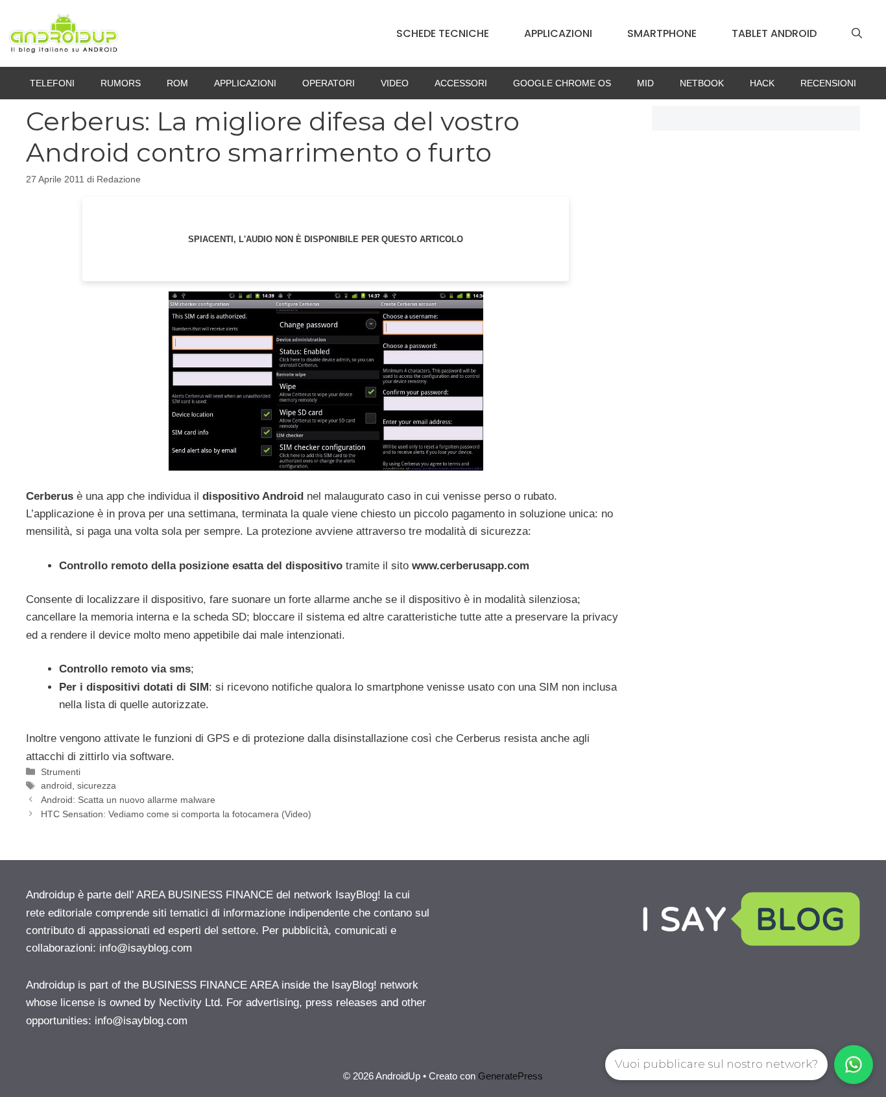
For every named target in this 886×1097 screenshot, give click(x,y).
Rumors (121, 83)
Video (395, 83)
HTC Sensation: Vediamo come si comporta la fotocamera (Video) (176, 814)
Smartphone (662, 33)
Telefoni (52, 83)
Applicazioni (558, 33)
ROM (177, 83)
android (56, 785)
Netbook (702, 83)
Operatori (328, 83)
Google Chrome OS (562, 83)
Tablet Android (774, 33)
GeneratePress (510, 1075)
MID (645, 83)
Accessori (461, 83)
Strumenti (60, 772)
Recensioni (828, 83)
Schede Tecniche (442, 33)
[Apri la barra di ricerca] (857, 34)
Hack (762, 83)
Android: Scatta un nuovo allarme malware (128, 800)
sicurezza (96, 785)
